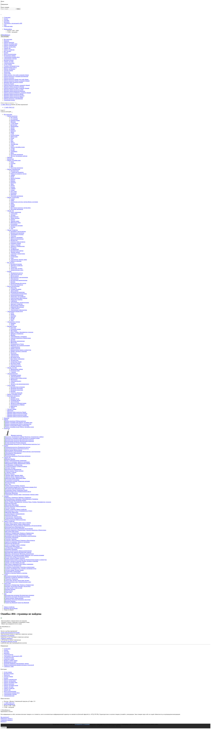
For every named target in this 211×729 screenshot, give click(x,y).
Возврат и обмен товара (10, 660)
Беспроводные (15, 170)
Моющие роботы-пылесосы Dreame (14, 86)
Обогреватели (14, 279)
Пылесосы (13, 353)
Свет (12, 228)
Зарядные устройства (17, 265)
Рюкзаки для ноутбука (24, 586)
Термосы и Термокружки (18, 246)
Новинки (6, 41)
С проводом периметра (17, 172)
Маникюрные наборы (17, 369)
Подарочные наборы (10, 55)
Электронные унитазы (10, 58)
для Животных (15, 249)
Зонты (11, 590)
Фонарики (13, 247)
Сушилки (13, 372)
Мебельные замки (16, 222)
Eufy (12, 139)
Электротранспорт (9, 63)
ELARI (13, 150)
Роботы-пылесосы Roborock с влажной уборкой (17, 92)
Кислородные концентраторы (19, 280)
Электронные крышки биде (12, 57)
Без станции (14, 117)
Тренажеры (15, 537)
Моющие (13, 122)
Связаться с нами (9, 666)
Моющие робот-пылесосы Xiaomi (13, 82)
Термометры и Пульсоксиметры (33, 525)
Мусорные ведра (15, 357)
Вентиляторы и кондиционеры (19, 277)
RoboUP (13, 179)
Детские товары (8, 70)
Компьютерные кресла (10, 67)
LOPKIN (13, 188)
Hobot (12, 162)
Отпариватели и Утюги (17, 344)
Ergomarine (14, 193)
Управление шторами (17, 225)
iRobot (12, 132)
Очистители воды (16, 364)
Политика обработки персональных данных (16, 663)
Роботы (6, 419)
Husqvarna (13, 194)
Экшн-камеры (14, 290)
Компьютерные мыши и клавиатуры (21, 350)
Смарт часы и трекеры (24, 522)
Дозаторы (13, 236)
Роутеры (13, 227)
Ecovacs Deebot (15, 135)
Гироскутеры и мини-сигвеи (19, 378)
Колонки (13, 391)
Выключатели (14, 216)
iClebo (12, 145)
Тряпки (13, 407)
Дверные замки (15, 221)
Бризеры (13, 281)
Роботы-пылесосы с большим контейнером (16, 76)
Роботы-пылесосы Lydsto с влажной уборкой (16, 88)
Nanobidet (13, 316)
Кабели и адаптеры (16, 261)
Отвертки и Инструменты (18, 242)
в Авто (6, 574)
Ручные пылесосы (21, 442)
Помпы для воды (15, 348)
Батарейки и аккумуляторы (18, 231)
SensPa (12, 314)
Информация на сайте (10, 662)
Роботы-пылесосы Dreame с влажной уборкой (17, 85)
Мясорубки (14, 342)
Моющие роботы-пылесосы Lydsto (13, 89)
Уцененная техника (9, 100)
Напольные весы (20, 527)
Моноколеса (14, 379)
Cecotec (13, 148)
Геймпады (13, 255)
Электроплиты (15, 356)
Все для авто (7, 51)
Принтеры (13, 287)
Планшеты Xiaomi (16, 243)
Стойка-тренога (15, 308)
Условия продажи (9, 657)
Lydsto (12, 133)
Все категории (8, 39)
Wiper (12, 184)
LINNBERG (14, 151)
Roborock (13, 130)
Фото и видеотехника (10, 54)
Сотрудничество (8, 654)
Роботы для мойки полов (18, 147)
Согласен (3, 727)
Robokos (13, 181)
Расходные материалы (17, 154)
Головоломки (14, 256)
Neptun (12, 206)
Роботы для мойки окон (10, 44)
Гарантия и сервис (9, 659)
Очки (12, 258)
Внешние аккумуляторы (17, 233)
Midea (12, 153)
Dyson (12, 138)
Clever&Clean (14, 144)
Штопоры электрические (18, 341)
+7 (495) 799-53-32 (9, 107)
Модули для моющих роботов (19, 156)
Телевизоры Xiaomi (16, 361)
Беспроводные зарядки (17, 250)
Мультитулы (14, 240)
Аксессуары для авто (16, 268)
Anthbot (13, 175)
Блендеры (13, 327)
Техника (6, 496)
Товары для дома (8, 61)
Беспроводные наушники (18, 387)
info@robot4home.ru (9, 704)
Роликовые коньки (16, 375)
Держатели (14, 267)
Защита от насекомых (17, 237)
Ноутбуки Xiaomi (15, 363)
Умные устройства (9, 49)
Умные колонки (15, 218)
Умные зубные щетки (24, 524)
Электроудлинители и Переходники (21, 338)
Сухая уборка (14, 123)
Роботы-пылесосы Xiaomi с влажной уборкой (17, 81)
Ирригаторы (16, 546)
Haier (12, 141)
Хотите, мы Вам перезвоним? (19, 104)
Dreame (13, 129)
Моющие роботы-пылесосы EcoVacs (14, 95)
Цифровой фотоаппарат (17, 307)
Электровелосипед (16, 381)
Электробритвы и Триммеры (19, 336)
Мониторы (7, 72)
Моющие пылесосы (16, 435)
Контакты (6, 22)
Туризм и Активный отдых (11, 66)
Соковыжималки (15, 347)
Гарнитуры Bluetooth (16, 393)
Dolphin (13, 204)
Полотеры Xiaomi (9, 83)
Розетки (13, 219)
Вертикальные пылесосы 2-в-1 (31, 444)
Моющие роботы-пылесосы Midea (13, 97)
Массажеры (14, 330)
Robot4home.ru (6, 626)
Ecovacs (13, 187)
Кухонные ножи (15, 370)
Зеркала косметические (17, 239)
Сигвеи (13, 382)
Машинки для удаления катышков (20, 345)
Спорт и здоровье (15, 244)
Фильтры (13, 397)
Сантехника (14, 213)
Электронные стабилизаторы (19, 310)
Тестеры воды (14, 360)
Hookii (12, 176)
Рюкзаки (12, 589)
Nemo (12, 203)
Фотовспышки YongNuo (17, 305)
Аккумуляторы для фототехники (20, 302)
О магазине (7, 17)
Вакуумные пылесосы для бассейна (21, 207)
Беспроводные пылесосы (27, 439)
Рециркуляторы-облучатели (18, 283)
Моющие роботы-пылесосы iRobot (13, 94)
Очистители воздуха (16, 274)
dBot (12, 166)
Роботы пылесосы (9, 42)
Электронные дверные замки (19, 259)
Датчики (13, 215)
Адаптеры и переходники (18, 253)
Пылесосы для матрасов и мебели (34, 436)
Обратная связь (8, 26)
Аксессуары (7, 73)
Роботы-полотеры (9, 78)
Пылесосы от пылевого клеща (31, 438)
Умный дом (7, 48)
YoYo (12, 320)
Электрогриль (14, 354)
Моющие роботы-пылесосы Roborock (14, 91)
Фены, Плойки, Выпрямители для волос (22, 332)
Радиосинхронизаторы (17, 295)
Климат (6, 52)
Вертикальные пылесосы (27, 441)
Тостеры (13, 339)
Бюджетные (14, 125)
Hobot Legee (14, 136)
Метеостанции (15, 276)
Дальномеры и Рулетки (17, 234)
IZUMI (12, 319)
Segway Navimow (15, 178)
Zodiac (12, 200)
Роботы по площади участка (18, 173)
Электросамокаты (16, 376)
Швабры (13, 335)
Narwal (12, 142)
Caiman (13, 190)
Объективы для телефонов (18, 296)
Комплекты (14, 406)
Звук (5, 593)
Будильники (14, 224)
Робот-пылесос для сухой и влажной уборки (16, 75)
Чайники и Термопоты (17, 333)
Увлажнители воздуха (17, 273)
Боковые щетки (15, 398)
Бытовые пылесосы (16, 366)
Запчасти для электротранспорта (20, 384)
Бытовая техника (9, 60)
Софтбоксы (14, 301)
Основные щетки (15, 400)
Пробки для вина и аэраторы (19, 351)
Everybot (13, 163)
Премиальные (14, 126)
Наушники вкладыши (17, 388)
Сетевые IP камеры (16, 289)
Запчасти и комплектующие (18, 403)
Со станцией (14, 119)
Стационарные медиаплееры (19, 293)
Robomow (13, 182)
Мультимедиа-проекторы (18, 292)
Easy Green (14, 191)
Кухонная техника (16, 329)
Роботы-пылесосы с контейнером (13, 98)
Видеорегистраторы (16, 264)
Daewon (13, 317)
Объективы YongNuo (16, 299)
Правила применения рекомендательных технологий (19, 665)
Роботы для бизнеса (9, 69)
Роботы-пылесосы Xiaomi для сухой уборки (16, 79)
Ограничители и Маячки (18, 404)
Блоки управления (16, 212)
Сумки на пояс (18, 587)
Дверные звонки (15, 252)
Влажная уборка (15, 120)
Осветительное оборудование (19, 298)
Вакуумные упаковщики (17, 358)
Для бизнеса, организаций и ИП (13, 23)
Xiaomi (12, 127)
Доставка (6, 20)
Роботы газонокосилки (10, 45)
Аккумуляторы (15, 401)
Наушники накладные (17, 390)
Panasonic (13, 323)
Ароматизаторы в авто (17, 270)
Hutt (12, 165)
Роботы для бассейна (10, 46)
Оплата (6, 19)
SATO (12, 313)
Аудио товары (8, 64)
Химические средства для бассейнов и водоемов (24, 202)
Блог (5, 25)
